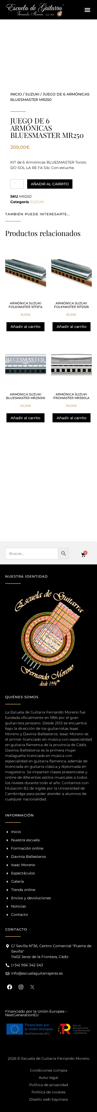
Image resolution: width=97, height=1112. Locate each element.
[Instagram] (21, 987)
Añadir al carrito (50, 184)
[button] (87, 9)
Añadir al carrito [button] (25, 326)
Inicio (16, 94)
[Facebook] (9, 987)
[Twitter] (32, 987)
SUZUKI (32, 94)
